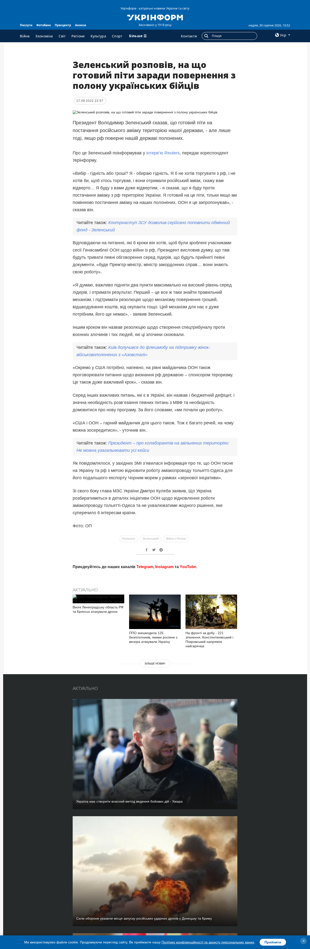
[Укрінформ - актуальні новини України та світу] (155, 17)
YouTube (188, 636)
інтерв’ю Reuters (163, 153)
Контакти (189, 36)
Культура (98, 36)
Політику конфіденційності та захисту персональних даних (208, 942)
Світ (62, 36)
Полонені (128, 538)
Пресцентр (63, 25)
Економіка (44, 36)
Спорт (117, 36)
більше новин (155, 733)
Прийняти (272, 942)
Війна (25, 36)
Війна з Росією (176, 538)
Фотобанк (43, 25)
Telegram (144, 636)
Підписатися (122, 618)
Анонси (80, 25)
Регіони (78, 36)
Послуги (26, 25)
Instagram (164, 636)
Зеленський (151, 538)
